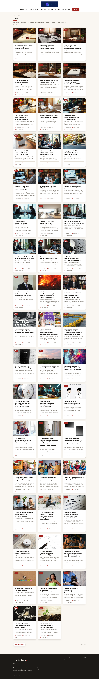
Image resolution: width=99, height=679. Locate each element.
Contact (75, 9)
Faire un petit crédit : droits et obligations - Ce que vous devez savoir (47, 625)
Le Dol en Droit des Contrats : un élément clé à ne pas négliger (46, 553)
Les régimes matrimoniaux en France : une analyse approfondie (48, 590)
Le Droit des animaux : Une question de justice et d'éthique (71, 590)
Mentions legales (78, 660)
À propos (67, 9)
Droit (36, 9)
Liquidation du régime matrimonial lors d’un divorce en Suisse (47, 46)
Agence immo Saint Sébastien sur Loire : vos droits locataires (46, 152)
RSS (85, 660)
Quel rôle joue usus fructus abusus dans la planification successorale (72, 46)
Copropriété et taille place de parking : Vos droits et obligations (71, 152)
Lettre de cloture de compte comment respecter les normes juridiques (24, 46)
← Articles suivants (19, 644)
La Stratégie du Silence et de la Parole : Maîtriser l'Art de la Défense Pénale (72, 258)
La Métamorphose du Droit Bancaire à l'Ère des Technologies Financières (23, 293)
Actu (27, 9)
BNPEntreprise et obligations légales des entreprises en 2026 (71, 117)
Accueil (22, 9)
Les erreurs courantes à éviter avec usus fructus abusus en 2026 (72, 82)
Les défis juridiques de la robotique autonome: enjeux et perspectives (22, 553)
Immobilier (61, 9)
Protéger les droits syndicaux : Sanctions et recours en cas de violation (73, 403)
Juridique (50, 9)
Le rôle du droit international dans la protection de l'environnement (24, 514)
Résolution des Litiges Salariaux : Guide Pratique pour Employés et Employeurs (24, 330)
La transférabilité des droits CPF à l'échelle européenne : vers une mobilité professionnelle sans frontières (47, 516)
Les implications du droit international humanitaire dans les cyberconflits (48, 479)
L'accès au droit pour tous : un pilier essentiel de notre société (22, 625)
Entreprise (43, 9)
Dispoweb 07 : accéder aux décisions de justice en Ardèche (22, 187)
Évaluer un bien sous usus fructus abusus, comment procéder (21, 82)
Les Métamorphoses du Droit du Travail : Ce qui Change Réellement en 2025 (73, 367)
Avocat (32, 9)
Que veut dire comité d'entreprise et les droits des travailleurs (22, 117)
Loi (55, 9)
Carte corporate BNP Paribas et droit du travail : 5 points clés (21, 152)
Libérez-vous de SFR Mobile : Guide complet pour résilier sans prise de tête (24, 479)
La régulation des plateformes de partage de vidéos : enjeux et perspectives (74, 479)
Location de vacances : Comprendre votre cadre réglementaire (47, 223)
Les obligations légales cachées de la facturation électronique (23, 223)
